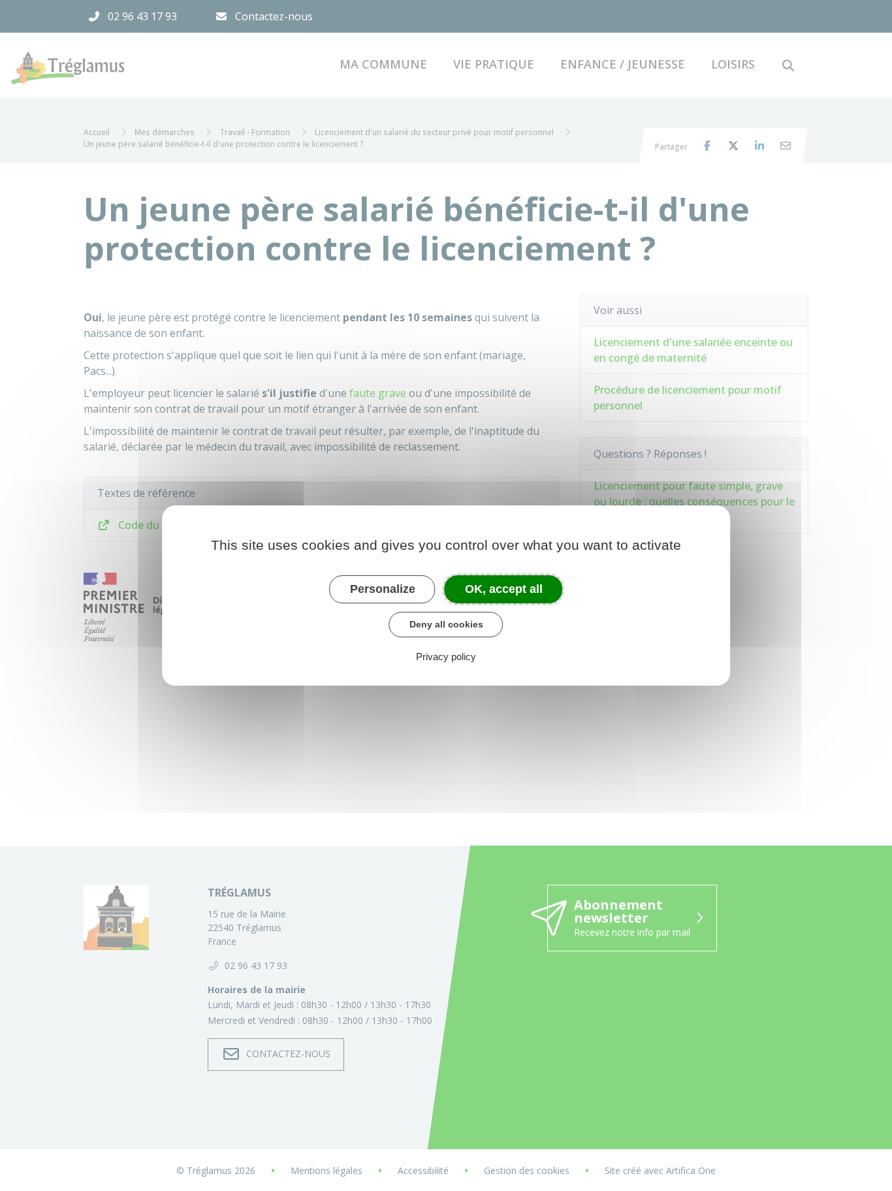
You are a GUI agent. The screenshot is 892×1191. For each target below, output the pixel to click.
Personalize (382, 589)
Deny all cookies (446, 624)
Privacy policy (446, 656)
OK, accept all (504, 589)
